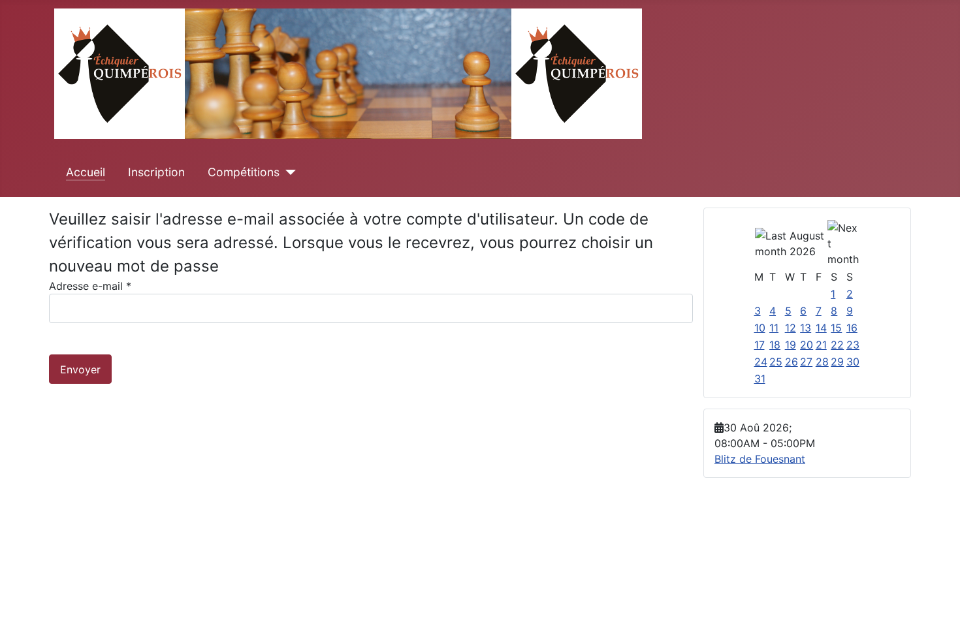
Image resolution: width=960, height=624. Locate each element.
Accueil (85, 172)
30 (852, 361)
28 (822, 361)
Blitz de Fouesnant (759, 458)
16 (851, 327)
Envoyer (80, 369)
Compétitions (244, 172)
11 (773, 327)
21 (821, 344)
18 (774, 344)
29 (837, 361)
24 (760, 361)
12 (790, 327)
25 (775, 361)
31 (759, 378)
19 (790, 344)
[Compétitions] (288, 172)
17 (759, 344)
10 (759, 327)
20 (806, 344)
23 (852, 344)
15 (836, 327)
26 (791, 361)
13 (805, 327)
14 (821, 327)
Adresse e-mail (90, 285)
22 (837, 344)
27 (806, 361)
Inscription (156, 172)
